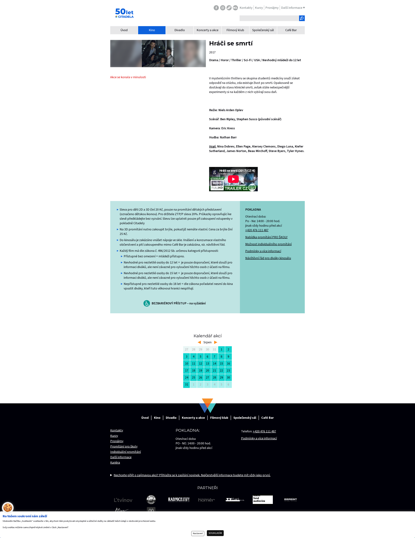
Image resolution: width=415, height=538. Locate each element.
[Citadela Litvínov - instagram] (222, 7)
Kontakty (116, 430)
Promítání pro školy (123, 446)
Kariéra (115, 462)
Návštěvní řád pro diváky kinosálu (268, 258)
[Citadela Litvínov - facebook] (216, 7)
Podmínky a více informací (263, 251)
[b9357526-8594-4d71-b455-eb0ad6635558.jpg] (158, 53)
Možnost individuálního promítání (268, 244)
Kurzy (114, 436)
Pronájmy (116, 441)
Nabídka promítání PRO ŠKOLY (266, 237)
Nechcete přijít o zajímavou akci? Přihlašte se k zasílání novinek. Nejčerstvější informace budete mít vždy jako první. (192, 475)
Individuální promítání (125, 452)
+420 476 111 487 (256, 230)
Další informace (120, 457)
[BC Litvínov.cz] (235, 7)
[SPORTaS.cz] (229, 7)
